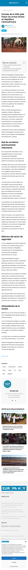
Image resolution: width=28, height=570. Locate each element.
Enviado (20, 366)
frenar (4, 370)
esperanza (15, 539)
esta (18, 539)
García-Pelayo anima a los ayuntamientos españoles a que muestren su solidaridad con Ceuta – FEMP (12, 511)
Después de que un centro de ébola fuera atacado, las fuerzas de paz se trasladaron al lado (13, 427)
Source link (4, 356)
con (12, 536)
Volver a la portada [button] (7, 10)
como (9, 536)
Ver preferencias (14, 566)
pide (4, 373)
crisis (23, 536)
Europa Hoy (10, 25)
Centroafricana (12, 366)
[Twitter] (12, 400)
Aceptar (14, 558)
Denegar (14, 562)
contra (19, 536)
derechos (7, 539)
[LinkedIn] (15, 400)
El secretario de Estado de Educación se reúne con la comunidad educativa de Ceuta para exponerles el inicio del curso (13, 505)
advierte (3, 536)
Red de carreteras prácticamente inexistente (12, 66)
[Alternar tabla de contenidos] (23, 63)
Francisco (21, 539)
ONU (20, 370)
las (15, 370)
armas (4, 366)
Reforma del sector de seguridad (12, 68)
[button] (26, 541)
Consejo (16, 536)
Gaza (24, 539)
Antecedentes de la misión (11, 70)
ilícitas (10, 370)
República (10, 373)
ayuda (6, 536)
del (2, 538)
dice (11, 539)
